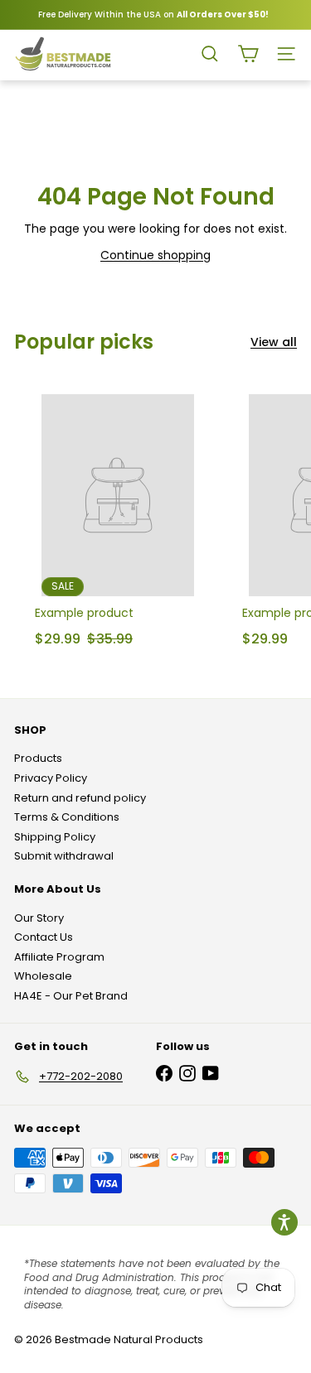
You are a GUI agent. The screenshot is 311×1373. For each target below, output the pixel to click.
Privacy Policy (50, 778)
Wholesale (43, 976)
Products (38, 758)
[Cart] (248, 54)
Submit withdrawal (64, 856)
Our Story (39, 918)
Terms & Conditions (66, 817)
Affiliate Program (59, 957)
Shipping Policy (54, 837)
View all (273, 342)
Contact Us (43, 937)
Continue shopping (155, 255)
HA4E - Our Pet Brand (71, 996)
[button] (284, 1222)
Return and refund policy (80, 798)
